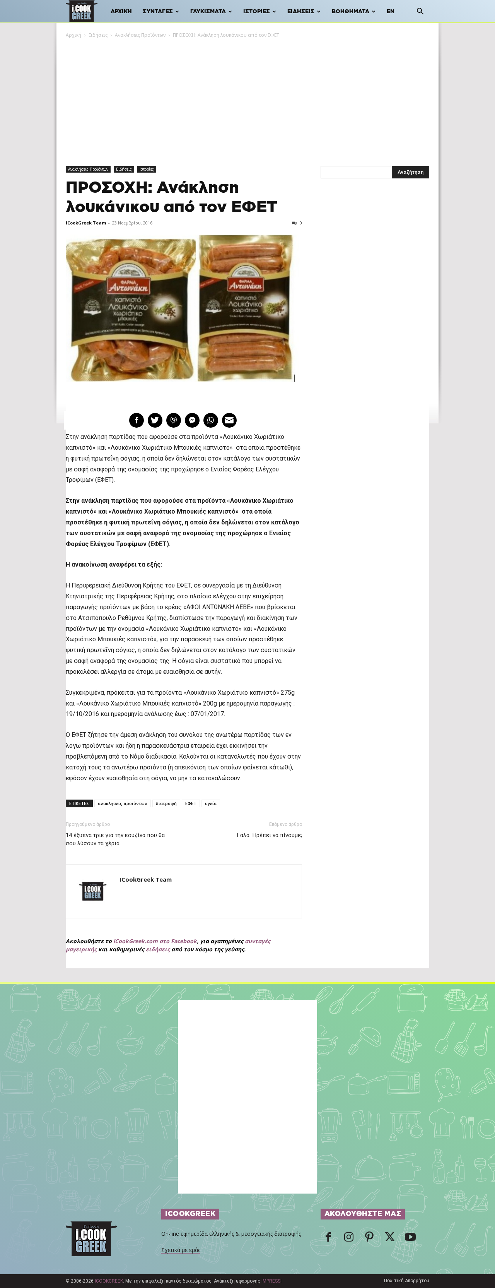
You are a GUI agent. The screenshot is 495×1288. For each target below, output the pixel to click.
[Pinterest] (369, 1239)
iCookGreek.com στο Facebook (155, 941)
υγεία (211, 803)
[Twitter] (390, 1239)
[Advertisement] (247, 97)
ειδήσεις (158, 949)
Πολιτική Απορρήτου (406, 1280)
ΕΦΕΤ (190, 803)
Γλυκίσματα (208, 11)
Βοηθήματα (350, 11)
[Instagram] (349, 1239)
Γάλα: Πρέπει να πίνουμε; (269, 835)
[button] (420, 12)
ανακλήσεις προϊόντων (122, 803)
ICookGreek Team (86, 223)
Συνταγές (158, 11)
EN (390, 11)
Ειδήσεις (300, 11)
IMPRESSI (271, 1281)
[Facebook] (328, 1239)
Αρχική (121, 11)
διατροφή (166, 803)
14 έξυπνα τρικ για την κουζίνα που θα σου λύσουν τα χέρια (115, 839)
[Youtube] (410, 1239)
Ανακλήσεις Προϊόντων (140, 35)
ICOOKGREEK (109, 1281)
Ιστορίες (256, 11)
